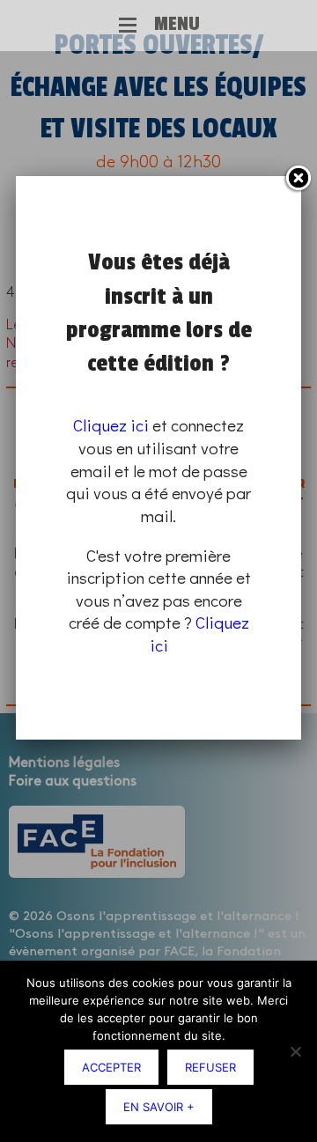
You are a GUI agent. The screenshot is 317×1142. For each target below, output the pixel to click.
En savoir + (159, 1107)
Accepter (111, 1067)
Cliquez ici (111, 425)
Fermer (298, 179)
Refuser (210, 1067)
